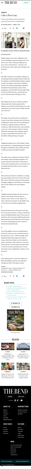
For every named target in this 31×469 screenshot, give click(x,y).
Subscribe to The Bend (22, 410)
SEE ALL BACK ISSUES (15, 332)
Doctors (5, 427)
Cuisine (19, 433)
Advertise (5, 412)
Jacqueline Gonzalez (7, 24)
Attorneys (5, 429)
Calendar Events (14, 454)
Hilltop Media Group (7, 419)
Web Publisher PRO (25, 461)
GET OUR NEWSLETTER (15, 303)
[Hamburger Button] (2, 2)
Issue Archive (13, 450)
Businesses (5, 431)
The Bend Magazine (8, 461)
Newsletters (21, 396)
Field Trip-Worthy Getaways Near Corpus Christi (23, 376)
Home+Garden (21, 437)
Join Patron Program (22, 412)
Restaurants (5, 433)
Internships (5, 417)
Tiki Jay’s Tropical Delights (14, 286)
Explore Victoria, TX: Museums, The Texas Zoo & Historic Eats (7, 376)
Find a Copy (13, 448)
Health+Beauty (21, 435)
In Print (7, 351)
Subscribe (26, 2)
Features (23, 371)
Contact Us (5, 413)
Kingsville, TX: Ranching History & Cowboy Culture (23, 356)
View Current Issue (15, 307)
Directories (13, 452)
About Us (5, 410)
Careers (5, 415)
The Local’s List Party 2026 (16, 445)
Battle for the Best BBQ (16, 447)
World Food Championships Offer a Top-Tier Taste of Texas (7, 356)
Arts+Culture (20, 429)
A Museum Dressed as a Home (15, 291)
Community (4, 12)
